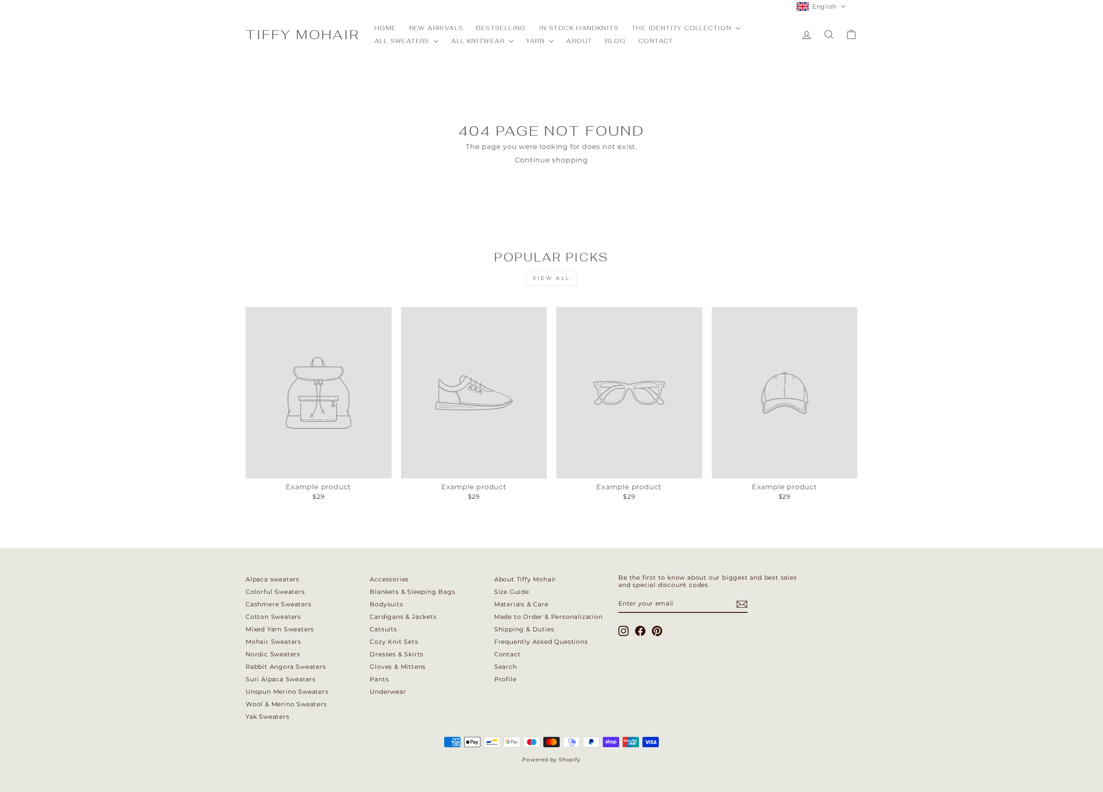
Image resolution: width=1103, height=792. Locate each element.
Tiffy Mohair (302, 35)
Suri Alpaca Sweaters (281, 679)
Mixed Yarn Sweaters (280, 629)
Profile (505, 679)
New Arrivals (436, 28)
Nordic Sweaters (273, 654)
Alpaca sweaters (272, 579)
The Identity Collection (683, 28)
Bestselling (501, 28)
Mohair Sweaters (273, 641)
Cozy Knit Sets (394, 641)
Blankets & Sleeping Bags (412, 591)
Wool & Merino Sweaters (286, 704)
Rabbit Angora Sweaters (286, 666)
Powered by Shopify (551, 759)
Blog (615, 41)
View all (551, 278)
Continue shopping (551, 160)
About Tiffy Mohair (525, 579)
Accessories (389, 579)
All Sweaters (403, 41)
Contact (656, 41)
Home (385, 28)
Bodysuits (386, 604)
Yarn (536, 41)
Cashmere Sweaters (279, 604)
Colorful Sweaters (275, 591)
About (579, 41)
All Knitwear (479, 41)
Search (505, 666)
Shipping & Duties (524, 629)
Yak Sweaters (268, 716)
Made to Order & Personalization (548, 616)
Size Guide (511, 591)
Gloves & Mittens (398, 666)
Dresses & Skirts (397, 654)
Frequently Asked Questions (541, 641)
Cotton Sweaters (273, 616)
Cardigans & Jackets (403, 616)
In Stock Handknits (579, 28)
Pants (379, 679)
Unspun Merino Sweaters (287, 691)
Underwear (388, 691)
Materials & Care (521, 604)
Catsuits (383, 629)
